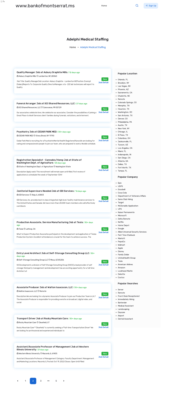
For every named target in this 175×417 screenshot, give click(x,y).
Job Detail (103, 82)
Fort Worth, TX (124, 167)
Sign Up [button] (152, 5)
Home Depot (123, 225)
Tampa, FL (122, 171)
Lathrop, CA (30, 229)
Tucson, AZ (123, 145)
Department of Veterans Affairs (132, 196)
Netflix (121, 222)
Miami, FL (122, 151)
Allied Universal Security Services (132, 232)
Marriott (121, 238)
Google (121, 228)
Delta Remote (124, 219)
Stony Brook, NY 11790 (45, 136)
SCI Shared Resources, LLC (29, 107)
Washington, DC (125, 112)
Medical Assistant (126, 306)
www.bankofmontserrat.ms (45, 5)
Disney (121, 251)
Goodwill (121, 189)
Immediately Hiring (126, 299)
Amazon (121, 268)
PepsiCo (121, 241)
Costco (121, 277)
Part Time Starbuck (126, 235)
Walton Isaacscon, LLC (27, 291)
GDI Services (23, 195)
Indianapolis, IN (124, 154)
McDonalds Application (128, 206)
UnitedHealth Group (127, 258)
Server (120, 289)
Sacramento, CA (125, 92)
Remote (43, 291)
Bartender (122, 303)
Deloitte (121, 274)
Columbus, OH (124, 138)
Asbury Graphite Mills (27, 76)
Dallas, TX (122, 164)
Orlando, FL (123, 79)
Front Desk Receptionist (129, 296)
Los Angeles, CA (125, 148)
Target (121, 202)
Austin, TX (122, 125)
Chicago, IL (123, 132)
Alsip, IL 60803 (38, 195)
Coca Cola (122, 193)
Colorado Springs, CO (127, 102)
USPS (120, 186)
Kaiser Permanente (126, 212)
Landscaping (123, 309)
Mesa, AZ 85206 (57, 260)
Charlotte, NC (124, 96)
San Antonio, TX (125, 115)
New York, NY (123, 128)
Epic (120, 183)
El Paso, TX (123, 135)
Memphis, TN (123, 106)
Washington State (63, 167)
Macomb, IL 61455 (49, 353)
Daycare (121, 312)
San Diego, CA (124, 158)
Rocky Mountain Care (27, 322)
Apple (120, 248)
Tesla (20, 229)
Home (104, 5)
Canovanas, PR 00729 (52, 107)
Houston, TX (123, 109)
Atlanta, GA (123, 161)
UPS (120, 209)
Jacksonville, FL (125, 141)
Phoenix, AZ (123, 89)
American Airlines (125, 264)
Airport (121, 316)
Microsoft (122, 215)
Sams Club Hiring (125, 199)
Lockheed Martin (125, 271)
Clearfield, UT (44, 322)
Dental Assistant (125, 319)
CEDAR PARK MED (25, 136)
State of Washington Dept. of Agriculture (35, 167)
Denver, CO (123, 119)
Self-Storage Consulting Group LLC (33, 260)
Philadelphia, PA (125, 122)
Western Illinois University (29, 353)
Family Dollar (123, 254)
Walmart (121, 245)
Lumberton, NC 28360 (48, 76)
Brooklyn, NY (123, 83)
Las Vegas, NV (124, 86)
